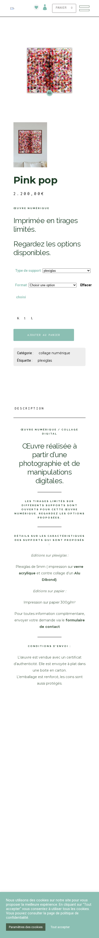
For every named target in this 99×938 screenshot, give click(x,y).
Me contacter (25, 887)
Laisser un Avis (26, 768)
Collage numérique (54, 353)
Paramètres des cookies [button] (26, 927)
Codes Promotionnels (32, 809)
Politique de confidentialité (37, 857)
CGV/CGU (20, 851)
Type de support (28, 270)
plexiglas (45, 360)
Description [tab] (29, 408)
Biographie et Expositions (35, 797)
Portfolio (22, 803)
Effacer (86, 285)
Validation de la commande (36, 762)
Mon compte (23, 749)
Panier (18, 755)
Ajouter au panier (43, 334)
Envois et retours (29, 839)
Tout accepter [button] (60, 927)
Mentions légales (28, 845)
